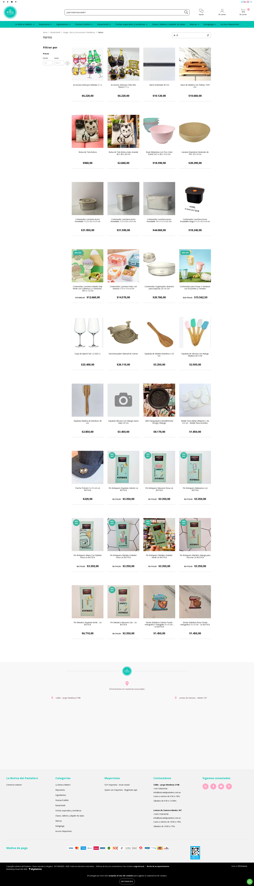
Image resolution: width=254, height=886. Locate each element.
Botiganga (209, 24)
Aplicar (67, 63)
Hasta (56, 58)
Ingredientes (62, 24)
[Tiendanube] (239, 866)
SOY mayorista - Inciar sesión (117, 784)
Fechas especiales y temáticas (130, 24)
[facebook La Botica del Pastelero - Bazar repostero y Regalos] (8, 2)
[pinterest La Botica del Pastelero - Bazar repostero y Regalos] (15, 2)
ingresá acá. (139, 866)
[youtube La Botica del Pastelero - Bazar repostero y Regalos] (12, 2)
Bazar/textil (103, 24)
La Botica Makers (24, 24)
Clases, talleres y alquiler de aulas (168, 24)
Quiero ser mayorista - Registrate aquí (121, 790)
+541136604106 (160, 788)
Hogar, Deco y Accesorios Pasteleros (79, 32)
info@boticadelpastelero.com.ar (167, 792)
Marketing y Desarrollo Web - (17, 869)
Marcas (194, 24)
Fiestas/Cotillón (83, 24)
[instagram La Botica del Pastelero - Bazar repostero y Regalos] (4, 2)
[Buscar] (186, 12)
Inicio (45, 32)
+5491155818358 (160, 814)
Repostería (44, 24)
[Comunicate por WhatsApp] (250, 882)
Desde (45, 58)
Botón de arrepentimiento (158, 866)
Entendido (127, 881)
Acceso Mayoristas (230, 24)
